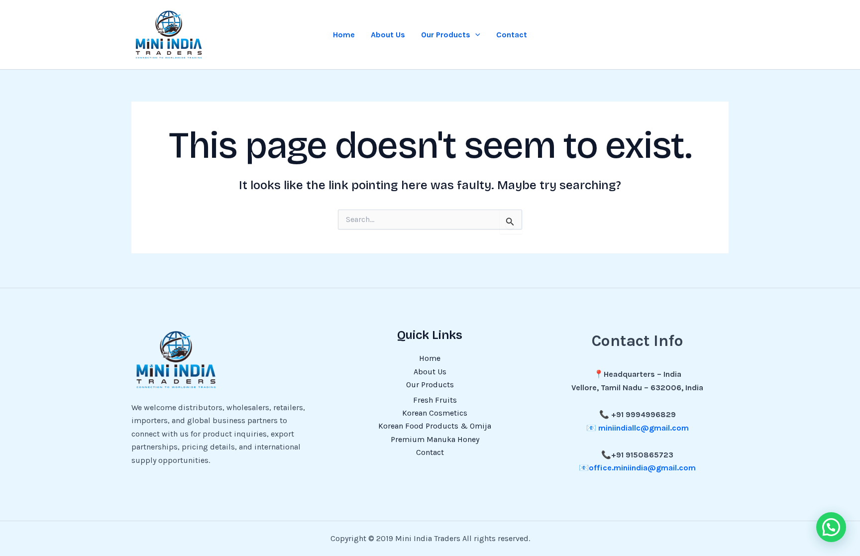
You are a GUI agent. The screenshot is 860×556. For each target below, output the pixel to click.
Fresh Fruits (435, 400)
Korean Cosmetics (434, 413)
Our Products (445, 34)
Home (344, 34)
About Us (388, 34)
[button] (475, 35)
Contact (511, 34)
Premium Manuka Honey (435, 439)
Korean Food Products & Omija (434, 426)
